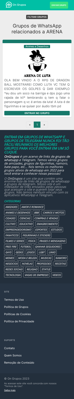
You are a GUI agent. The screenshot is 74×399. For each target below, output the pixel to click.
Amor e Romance (32, 207)
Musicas (46, 258)
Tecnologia (12, 275)
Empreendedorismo (18, 229)
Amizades (11, 207)
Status (45, 269)
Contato (9, 348)
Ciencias (24, 218)
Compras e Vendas (46, 218)
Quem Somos (13, 355)
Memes (9, 258)
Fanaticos (11, 235)
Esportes (41, 229)
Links (52, 252)
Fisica (31, 241)
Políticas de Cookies (17, 314)
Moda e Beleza (27, 258)
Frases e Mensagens (52, 241)
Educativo (26, 224)
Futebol (25, 246)
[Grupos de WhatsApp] (9, 5)
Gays (8, 252)
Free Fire (10, 246)
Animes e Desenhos (17, 212)
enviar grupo (59, 5)
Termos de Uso (14, 299)
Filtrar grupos (37, 17)
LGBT (42, 252)
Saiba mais (9, 390)
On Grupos (19, 4)
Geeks (19, 252)
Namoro (60, 258)
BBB (36, 212)
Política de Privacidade (19, 321)
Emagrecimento (47, 224)
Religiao (32, 269)
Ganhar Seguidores (47, 246)
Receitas (60, 263)
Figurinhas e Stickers (36, 235)
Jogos (31, 252)
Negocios (11, 263)
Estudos (56, 229)
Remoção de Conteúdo (19, 362)
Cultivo (10, 224)
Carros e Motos (53, 212)
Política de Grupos (16, 307)
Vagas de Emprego (36, 275)
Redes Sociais (14, 269)
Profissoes (44, 263)
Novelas (27, 263)
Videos (56, 275)
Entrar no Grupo (37, 113)
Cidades (10, 218)
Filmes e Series (14, 241)
